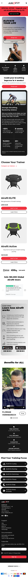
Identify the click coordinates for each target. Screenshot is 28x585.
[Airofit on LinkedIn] (7, 516)
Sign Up (14, 557)
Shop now (14, 37)
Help (2, 523)
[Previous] (4, 39)
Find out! (14, 86)
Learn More (14, 212)
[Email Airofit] (2, 516)
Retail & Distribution (6, 528)
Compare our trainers (8, 166)
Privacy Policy (4, 536)
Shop (22, 413)
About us (3, 526)
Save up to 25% (14, 13)
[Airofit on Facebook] (4, 516)
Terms (10, 553)
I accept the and (11, 553)
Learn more (14, 41)
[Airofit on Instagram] (5, 516)
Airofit (15, 570)
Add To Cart (14, 208)
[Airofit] (14, 3)
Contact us (4, 524)
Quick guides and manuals (7, 535)
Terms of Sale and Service (7, 538)
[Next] (23, 39)
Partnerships (4, 529)
